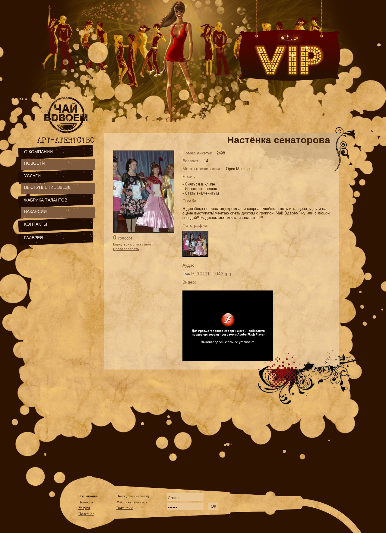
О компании (88, 496)
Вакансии (124, 508)
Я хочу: (189, 176)
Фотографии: (195, 225)
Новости (85, 502)
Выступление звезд (132, 496)
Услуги (84, 508)
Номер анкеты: (197, 153)
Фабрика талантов (131, 502)
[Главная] (67, 135)
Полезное (86, 514)
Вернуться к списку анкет (133, 244)
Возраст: (190, 160)
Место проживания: (201, 168)
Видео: (189, 282)
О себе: (190, 200)
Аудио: (189, 265)
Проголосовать (126, 249)
